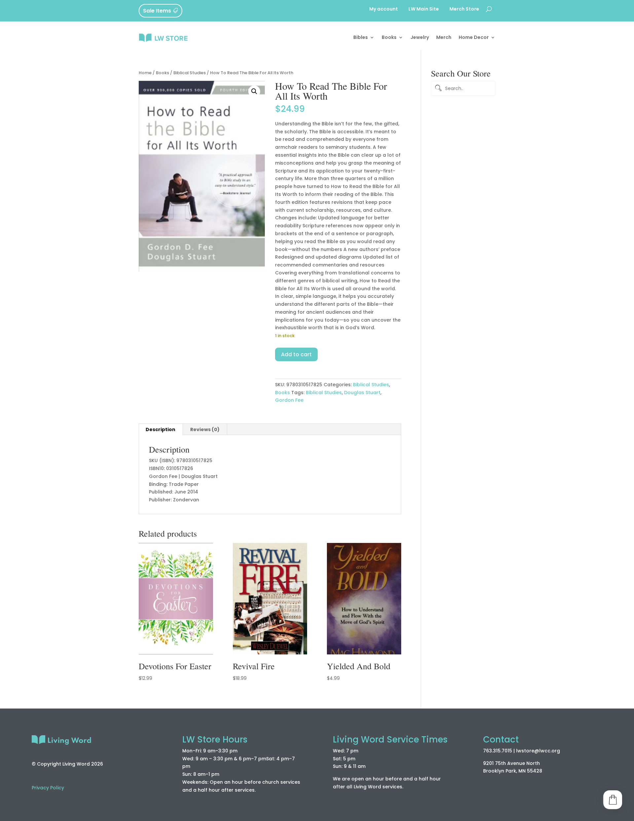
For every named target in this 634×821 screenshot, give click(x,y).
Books (389, 37)
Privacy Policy (48, 787)
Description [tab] (160, 429)
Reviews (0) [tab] (205, 429)
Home (145, 73)
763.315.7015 (497, 750)
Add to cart (296, 354)
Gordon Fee (289, 400)
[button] (254, 91)
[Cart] (612, 799)
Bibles (360, 37)
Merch (443, 37)
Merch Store (464, 9)
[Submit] (437, 88)
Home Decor (474, 37)
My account (383, 9)
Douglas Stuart (362, 392)
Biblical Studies (189, 73)
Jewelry (419, 37)
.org (555, 750)
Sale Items (157, 11)
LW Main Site (423, 9)
